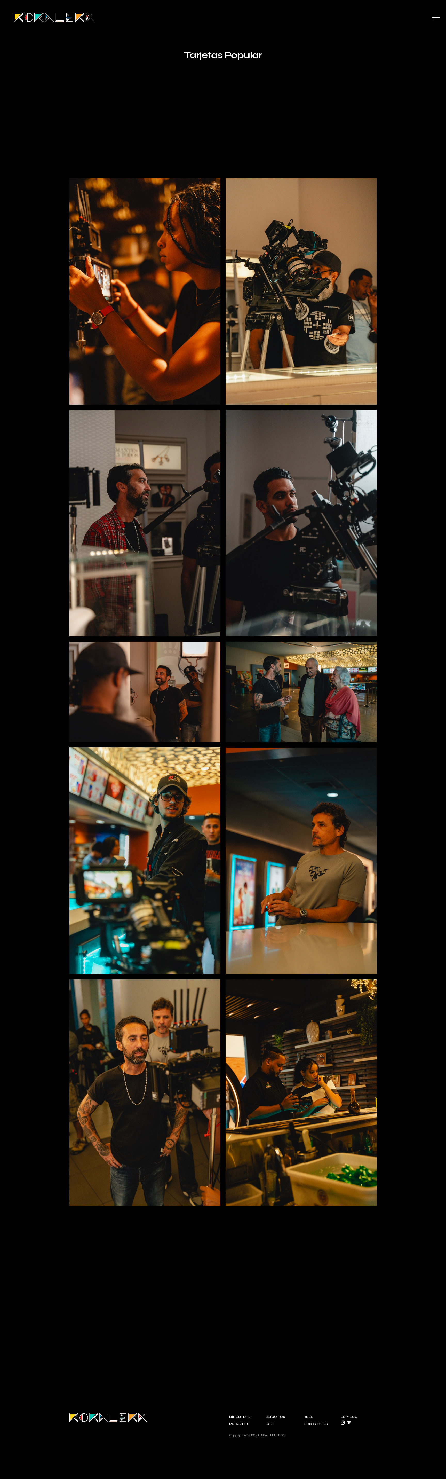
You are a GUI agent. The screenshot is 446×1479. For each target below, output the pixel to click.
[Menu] (436, 17)
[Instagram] (343, 1422)
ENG (353, 1417)
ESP (344, 1417)
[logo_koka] (54, 17)
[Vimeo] (349, 1422)
